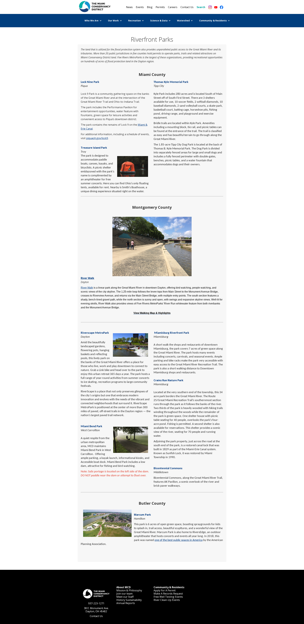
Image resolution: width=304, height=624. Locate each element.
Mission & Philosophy (129, 590)
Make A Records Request (168, 593)
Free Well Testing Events (168, 596)
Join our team (124, 593)
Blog (149, 7)
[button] (93, 20)
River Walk (87, 278)
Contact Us (186, 7)
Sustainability (134, 600)
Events (140, 7)
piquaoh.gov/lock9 (97, 138)
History (120, 600)
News (129, 7)
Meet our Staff (125, 596)
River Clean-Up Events (167, 600)
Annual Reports (125, 603)
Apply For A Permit (165, 590)
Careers (172, 7)
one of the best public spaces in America (179, 540)
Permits (160, 7)
